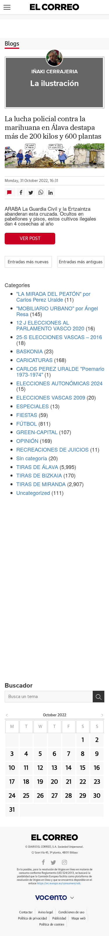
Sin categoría (31, 458)
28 (68, 796)
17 (12, 782)
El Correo (54, 837)
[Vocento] (54, 897)
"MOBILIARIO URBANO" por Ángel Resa (57, 311)
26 (40, 796)
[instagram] (64, 862)
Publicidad (59, 918)
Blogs (12, 44)
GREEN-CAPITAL (37, 432)
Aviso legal (45, 912)
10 (12, 768)
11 (26, 768)
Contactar (25, 912)
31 (12, 810)
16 (97, 768)
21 (69, 782)
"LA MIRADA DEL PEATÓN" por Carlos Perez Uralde (53, 296)
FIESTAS (26, 414)
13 (54, 768)
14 (69, 768)
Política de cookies (51, 924)
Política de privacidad (32, 918)
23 (97, 782)
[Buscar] (98, 696)
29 (82, 796)
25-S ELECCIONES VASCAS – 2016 (59, 337)
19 (40, 782)
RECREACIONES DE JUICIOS (52, 449)
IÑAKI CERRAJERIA (54, 71)
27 (54, 796)
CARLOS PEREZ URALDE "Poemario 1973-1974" (60, 371)
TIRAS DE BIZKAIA (39, 475)
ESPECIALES (32, 406)
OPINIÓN (27, 440)
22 (83, 782)
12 (40, 768)
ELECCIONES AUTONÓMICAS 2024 (59, 383)
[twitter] (53, 862)
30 (97, 796)
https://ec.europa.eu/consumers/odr (58, 883)
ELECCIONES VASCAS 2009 (50, 397)
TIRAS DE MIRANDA (41, 484)
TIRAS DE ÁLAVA (37, 466)
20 (54, 782)
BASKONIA (29, 351)
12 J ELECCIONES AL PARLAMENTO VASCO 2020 (50, 325)
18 (26, 782)
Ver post (30, 238)
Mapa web (78, 918)
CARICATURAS (34, 360)
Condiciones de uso (71, 912)
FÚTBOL (26, 423)
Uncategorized (33, 492)
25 (26, 796)
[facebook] (43, 862)
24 (12, 796)
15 (82, 768)
